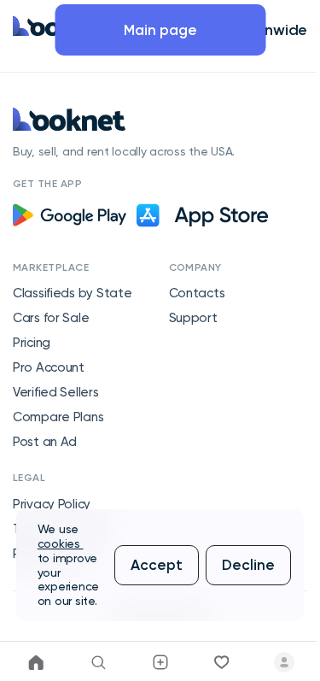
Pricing (31, 342)
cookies (61, 543)
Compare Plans (58, 417)
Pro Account (48, 367)
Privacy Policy (51, 504)
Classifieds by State (72, 293)
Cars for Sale (51, 318)
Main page (160, 29)
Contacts (197, 293)
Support (193, 318)
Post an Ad (45, 441)
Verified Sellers (56, 392)
